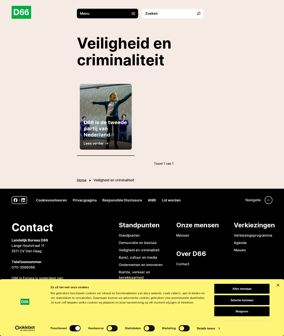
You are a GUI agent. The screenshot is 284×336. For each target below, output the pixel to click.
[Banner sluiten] (278, 285)
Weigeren (242, 311)
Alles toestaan (242, 288)
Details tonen (206, 328)
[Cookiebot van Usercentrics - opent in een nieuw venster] (25, 328)
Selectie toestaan (241, 300)
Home (82, 180)
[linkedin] (23, 200)
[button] (109, 13)
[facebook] (16, 200)
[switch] (112, 328)
